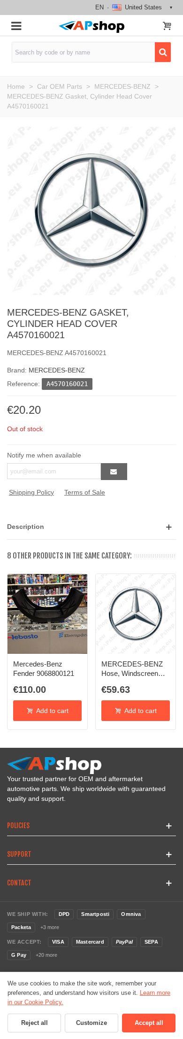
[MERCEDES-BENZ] (91, 210)
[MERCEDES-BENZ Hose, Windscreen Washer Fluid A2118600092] (135, 614)
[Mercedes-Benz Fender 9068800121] (47, 614)
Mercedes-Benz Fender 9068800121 (43, 668)
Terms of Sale (84, 492)
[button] (91, 526)
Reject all (34, 1022)
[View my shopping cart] (167, 27)
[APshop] (91, 27)
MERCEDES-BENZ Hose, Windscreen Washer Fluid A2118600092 (132, 669)
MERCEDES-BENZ (57, 370)
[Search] (163, 52)
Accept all (149, 1022)
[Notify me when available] (114, 471)
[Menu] (16, 25)
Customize (91, 1022)
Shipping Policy (31, 492)
